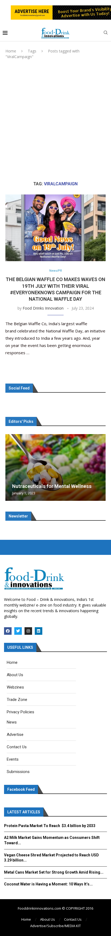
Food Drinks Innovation (43, 308)
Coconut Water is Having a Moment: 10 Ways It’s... (48, 884)
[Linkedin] (38, 631)
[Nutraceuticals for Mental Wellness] (55, 467)
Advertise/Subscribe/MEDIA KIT (55, 925)
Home (10, 51)
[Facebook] (8, 631)
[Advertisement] (55, 120)
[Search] (105, 33)
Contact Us (73, 919)
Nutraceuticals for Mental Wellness (52, 486)
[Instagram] (28, 631)
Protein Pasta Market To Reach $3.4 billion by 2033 (49, 826)
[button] (10, 467)
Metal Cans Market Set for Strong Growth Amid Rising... (53, 872)
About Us (47, 919)
